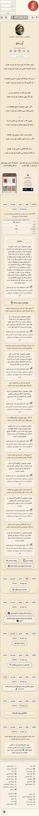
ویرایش (9, 293)
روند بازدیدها (23, 209)
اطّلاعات (34, 205)
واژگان (26, 205)
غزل (16, 226)
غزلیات (12, 37)
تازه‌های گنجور (29, 784)
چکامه (16, 229)
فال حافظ (30, 774)
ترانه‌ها (5, 205)
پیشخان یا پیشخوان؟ (8, 787)
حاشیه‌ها (14, 209)
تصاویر (20, 205)
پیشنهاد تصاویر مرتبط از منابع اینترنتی (21, 613)
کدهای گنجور (10, 766)
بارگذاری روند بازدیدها (19, 713)
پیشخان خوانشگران (9, 784)
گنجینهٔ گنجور (10, 777)
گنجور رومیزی (10, 769)
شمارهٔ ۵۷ (19, 43)
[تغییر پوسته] (4, 811)
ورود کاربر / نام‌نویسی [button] (21, 17)
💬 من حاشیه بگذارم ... (17, 739)
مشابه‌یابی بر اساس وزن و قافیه (21, 665)
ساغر (12, 771)
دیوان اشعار (19, 37)
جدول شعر (30, 771)
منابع (12, 799)
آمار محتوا (30, 805)
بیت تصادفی (29, 769)
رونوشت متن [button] (29, 560)
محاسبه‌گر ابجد (10, 779)
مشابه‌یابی (30, 782)
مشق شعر (12, 205)
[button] (37, 17)
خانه (31, 766)
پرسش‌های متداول (28, 797)
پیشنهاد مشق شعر (19, 643)
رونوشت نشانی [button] (12, 560)
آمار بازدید (11, 796)
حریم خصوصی (10, 804)
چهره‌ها (30, 799)
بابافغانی (27, 37)
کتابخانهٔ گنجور (10, 774)
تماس (12, 801)
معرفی (31, 794)
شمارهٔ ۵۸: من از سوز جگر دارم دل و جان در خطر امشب (29, 164)
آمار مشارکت (11, 794)
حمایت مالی (29, 802)
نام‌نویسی (28, 747)
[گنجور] (33, 6)
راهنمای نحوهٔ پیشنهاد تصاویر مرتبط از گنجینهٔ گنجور (19, 619)
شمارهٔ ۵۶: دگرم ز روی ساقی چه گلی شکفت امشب (9, 164)
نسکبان (12, 790)
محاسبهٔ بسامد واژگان (21, 589)
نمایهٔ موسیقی (29, 777)
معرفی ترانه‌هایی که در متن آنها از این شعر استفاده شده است (19, 687)
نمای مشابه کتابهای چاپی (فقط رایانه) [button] (21, 566)
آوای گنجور (11, 782)
